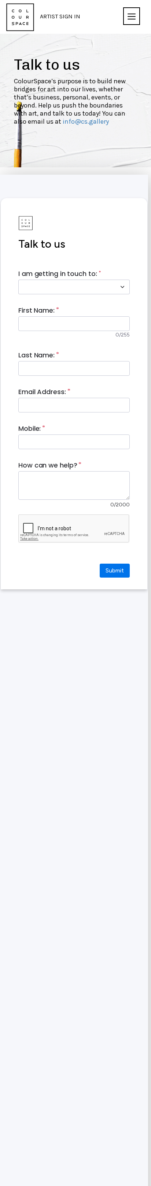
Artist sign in (60, 16)
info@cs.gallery (86, 121)
